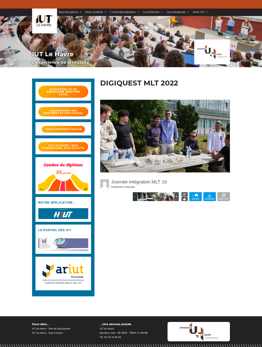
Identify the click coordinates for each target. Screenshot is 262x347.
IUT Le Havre (53, 54)
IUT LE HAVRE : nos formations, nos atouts (63, 147)
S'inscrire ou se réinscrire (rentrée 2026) (63, 92)
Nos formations (68, 12)
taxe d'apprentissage (63, 129)
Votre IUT (198, 12)
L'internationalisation (123, 12)
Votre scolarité (94, 12)
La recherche (151, 12)
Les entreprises (176, 12)
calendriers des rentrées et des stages (63, 112)
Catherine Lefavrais (123, 186)
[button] (223, 136)
